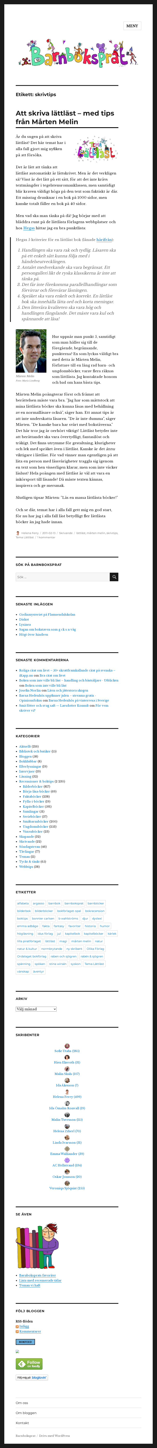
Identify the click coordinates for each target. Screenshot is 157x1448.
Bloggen (25, 756)
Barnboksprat (25, 1436)
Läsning (25, 776)
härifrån (104, 240)
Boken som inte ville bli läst (45, 685)
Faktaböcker (32, 796)
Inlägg (24, 1326)
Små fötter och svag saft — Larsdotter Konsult (54, 705)
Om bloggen (26, 1413)
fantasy (59, 926)
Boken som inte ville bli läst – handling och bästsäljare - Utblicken (68, 680)
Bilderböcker (33, 786)
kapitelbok (72, 933)
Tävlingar (26, 851)
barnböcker (96, 903)
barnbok (54, 903)
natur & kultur (27, 949)
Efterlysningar (30, 766)
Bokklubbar (28, 761)
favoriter (74, 926)
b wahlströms (68, 918)
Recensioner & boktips (36, 781)
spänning (23, 964)
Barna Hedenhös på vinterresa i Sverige (79, 700)
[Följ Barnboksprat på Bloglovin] (67, 1378)
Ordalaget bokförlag (31, 956)
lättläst (80, 533)
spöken (40, 964)
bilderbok (24, 911)
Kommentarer (30, 1331)
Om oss (22, 1403)
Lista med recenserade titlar (40, 1280)
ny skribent (74, 949)
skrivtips (112, 533)
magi (63, 941)
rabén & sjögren (92, 956)
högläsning (25, 933)
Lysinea (25, 624)
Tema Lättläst (25, 537)
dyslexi (97, 918)
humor (105, 926)
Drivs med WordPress (54, 1436)
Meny (132, 26)
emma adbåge (27, 926)
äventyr (38, 971)
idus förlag (45, 933)
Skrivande (66, 533)
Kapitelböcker (33, 806)
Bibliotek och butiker (35, 751)
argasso (38, 903)
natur (99, 941)
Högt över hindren (33, 634)
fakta (45, 926)
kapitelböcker (93, 933)
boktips (22, 918)
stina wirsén (57, 964)
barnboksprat (74, 903)
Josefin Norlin (30, 690)
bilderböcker (44, 911)
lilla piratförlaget (29, 941)
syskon (76, 964)
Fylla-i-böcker (33, 801)
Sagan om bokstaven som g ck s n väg (47, 629)
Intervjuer (27, 771)
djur (85, 918)
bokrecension (94, 911)
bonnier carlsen (43, 918)
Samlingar (31, 811)
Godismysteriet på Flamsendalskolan (47, 614)
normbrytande (51, 949)
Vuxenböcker (33, 831)
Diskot (24, 619)
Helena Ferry (30, 533)
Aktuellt (25, 746)
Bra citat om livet (52, 675)
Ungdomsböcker (35, 827)
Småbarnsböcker (35, 821)
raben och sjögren (63, 956)
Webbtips (26, 867)
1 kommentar (46, 537)
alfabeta (23, 903)
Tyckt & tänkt (29, 861)
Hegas (29, 228)
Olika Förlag (95, 949)
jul (59, 933)
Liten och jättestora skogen (67, 690)
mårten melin (96, 533)
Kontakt (22, 1423)
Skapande (26, 837)
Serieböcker (32, 816)
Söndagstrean (29, 847)
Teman (24, 857)
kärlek (112, 933)
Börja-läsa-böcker (36, 791)
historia (90, 926)
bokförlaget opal (69, 911)
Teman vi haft (29, 1285)
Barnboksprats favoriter (37, 1275)
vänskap (23, 971)
